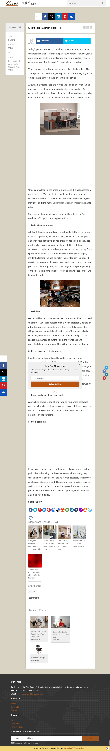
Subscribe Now (55, 384)
